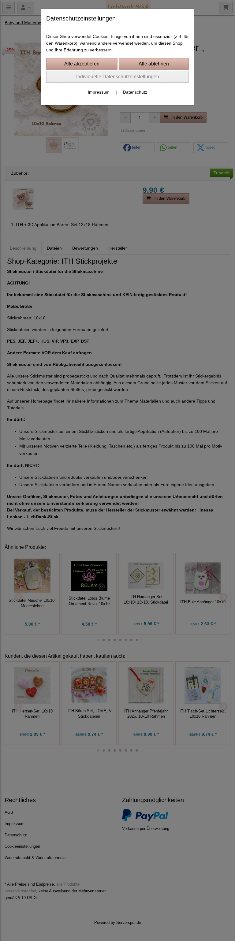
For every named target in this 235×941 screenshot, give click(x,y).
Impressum (99, 92)
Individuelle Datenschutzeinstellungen (117, 76)
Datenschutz (135, 92)
